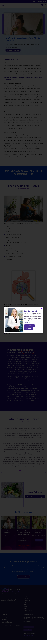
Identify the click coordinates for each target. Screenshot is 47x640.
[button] (41, 308)
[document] (23, 320)
